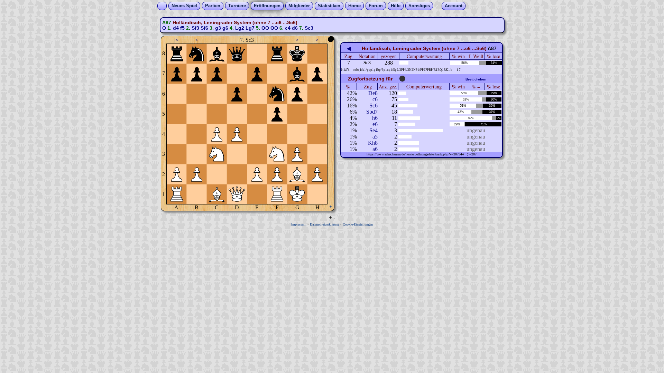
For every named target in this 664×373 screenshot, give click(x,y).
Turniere (237, 5)
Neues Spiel (184, 5)
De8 (373, 93)
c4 (287, 28)
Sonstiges (419, 5)
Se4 (373, 130)
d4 (176, 28)
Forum (376, 5)
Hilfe (395, 5)
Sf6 (204, 28)
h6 (375, 118)
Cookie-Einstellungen (358, 224)
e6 (375, 124)
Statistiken (329, 5)
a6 (375, 149)
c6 (375, 99)
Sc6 (373, 105)
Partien (212, 5)
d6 (295, 28)
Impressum (298, 224)
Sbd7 (372, 112)
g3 (218, 28)
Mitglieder (299, 5)
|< (176, 40)
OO (265, 28)
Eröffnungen (267, 5)
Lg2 (239, 28)
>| (317, 40)
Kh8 (373, 143)
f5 (182, 28)
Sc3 (309, 28)
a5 (375, 137)
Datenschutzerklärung (324, 224)
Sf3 (195, 28)
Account (453, 5)
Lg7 (250, 28)
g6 (225, 28)
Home (354, 5)
